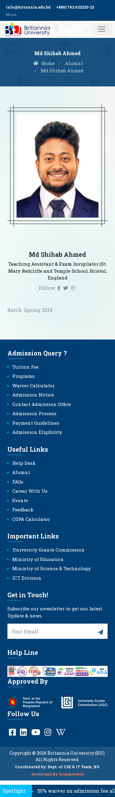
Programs (23, 376)
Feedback (22, 510)
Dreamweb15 (71, 774)
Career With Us (30, 491)
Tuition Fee (25, 367)
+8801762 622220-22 (75, 7)
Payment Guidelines (35, 423)
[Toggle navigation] (101, 29)
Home (47, 63)
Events (20, 500)
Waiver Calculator (33, 385)
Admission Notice (33, 395)
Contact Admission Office (41, 404)
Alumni (74, 63)
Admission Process (34, 413)
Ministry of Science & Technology (51, 568)
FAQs (17, 482)
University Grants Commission (48, 550)
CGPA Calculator (31, 519)
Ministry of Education (38, 559)
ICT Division (26, 578)
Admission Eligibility (37, 432)
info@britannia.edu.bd (28, 7)
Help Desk (24, 463)
